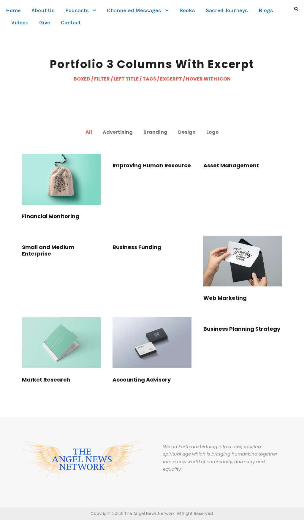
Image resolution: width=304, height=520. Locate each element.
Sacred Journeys (227, 10)
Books (187, 10)
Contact (71, 22)
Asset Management (231, 165)
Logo (212, 132)
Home (13, 10)
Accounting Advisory (142, 379)
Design (187, 132)
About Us (43, 10)
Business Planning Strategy (241, 329)
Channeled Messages (134, 10)
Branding (155, 132)
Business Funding (137, 247)
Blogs (266, 10)
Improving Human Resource (152, 165)
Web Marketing (225, 298)
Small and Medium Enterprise (48, 250)
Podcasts (77, 10)
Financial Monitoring (50, 216)
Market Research (46, 379)
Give (44, 22)
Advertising (118, 132)
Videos (19, 22)
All (89, 132)
